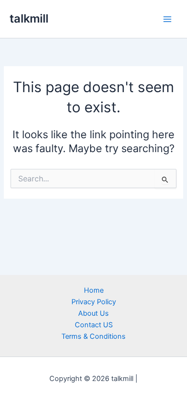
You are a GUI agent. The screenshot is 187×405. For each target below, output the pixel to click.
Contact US (94, 325)
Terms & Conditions (93, 336)
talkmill (29, 18)
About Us (93, 313)
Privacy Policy (93, 302)
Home (94, 290)
